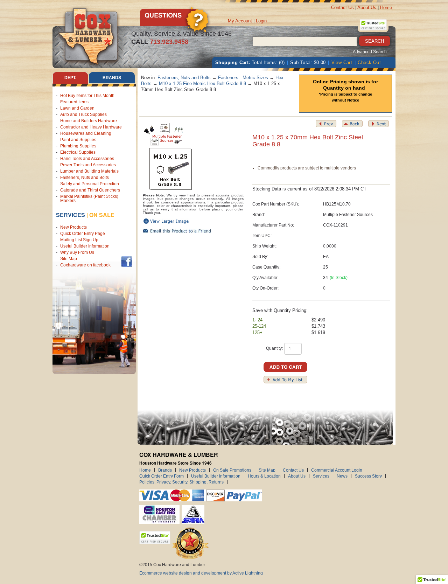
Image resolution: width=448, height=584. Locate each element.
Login (261, 20)
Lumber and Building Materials (89, 171)
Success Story (368, 476)
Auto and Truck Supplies (83, 114)
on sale (101, 215)
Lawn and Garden (77, 108)
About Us (366, 7)
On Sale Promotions (232, 470)
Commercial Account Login (336, 470)
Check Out (369, 62)
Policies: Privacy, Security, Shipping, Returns (181, 482)
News (342, 476)
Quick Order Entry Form (161, 476)
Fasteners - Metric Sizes (243, 77)
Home (386, 7)
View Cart (341, 62)
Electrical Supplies (78, 152)
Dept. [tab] (70, 77)
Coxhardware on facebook (86, 265)
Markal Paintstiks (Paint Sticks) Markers (89, 198)
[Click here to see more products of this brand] (164, 134)
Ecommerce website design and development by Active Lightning (201, 573)
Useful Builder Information (85, 246)
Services (70, 215)
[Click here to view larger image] (171, 169)
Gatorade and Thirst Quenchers (90, 190)
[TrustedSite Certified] (373, 24)
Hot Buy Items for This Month (87, 95)
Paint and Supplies (78, 139)
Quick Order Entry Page (82, 233)
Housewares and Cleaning (85, 133)
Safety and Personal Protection (89, 183)
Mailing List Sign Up (79, 239)
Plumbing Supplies (78, 146)
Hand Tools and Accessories (87, 158)
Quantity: (274, 348)
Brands (165, 470)
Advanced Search (370, 51)
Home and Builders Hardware (88, 120)
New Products (73, 227)
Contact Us (342, 7)
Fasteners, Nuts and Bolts (84, 177)
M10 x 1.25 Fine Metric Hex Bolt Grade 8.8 (202, 83)
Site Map (68, 258)
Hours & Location (264, 476)
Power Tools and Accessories (88, 164)
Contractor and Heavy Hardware (91, 127)
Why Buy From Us (77, 252)
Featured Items (74, 101)
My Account (240, 20)
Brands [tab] (112, 77)
